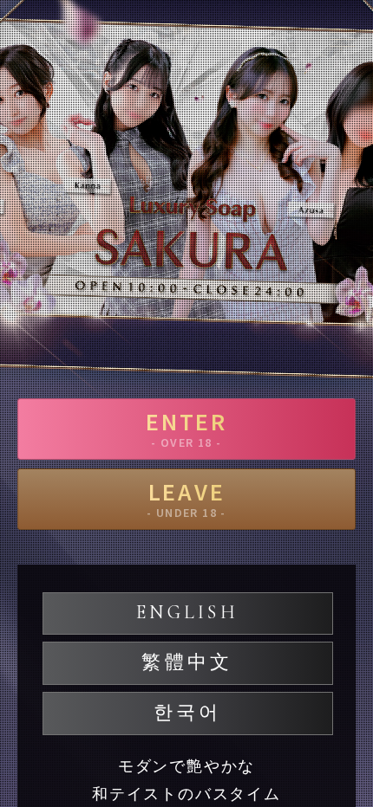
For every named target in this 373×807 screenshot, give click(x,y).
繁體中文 (186, 662)
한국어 (188, 712)
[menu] (342, 39)
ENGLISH (187, 612)
